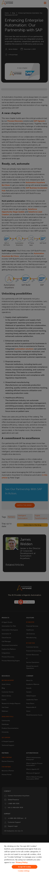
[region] (24, 859)
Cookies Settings (24, 871)
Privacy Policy (22, 862)
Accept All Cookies (24, 867)
